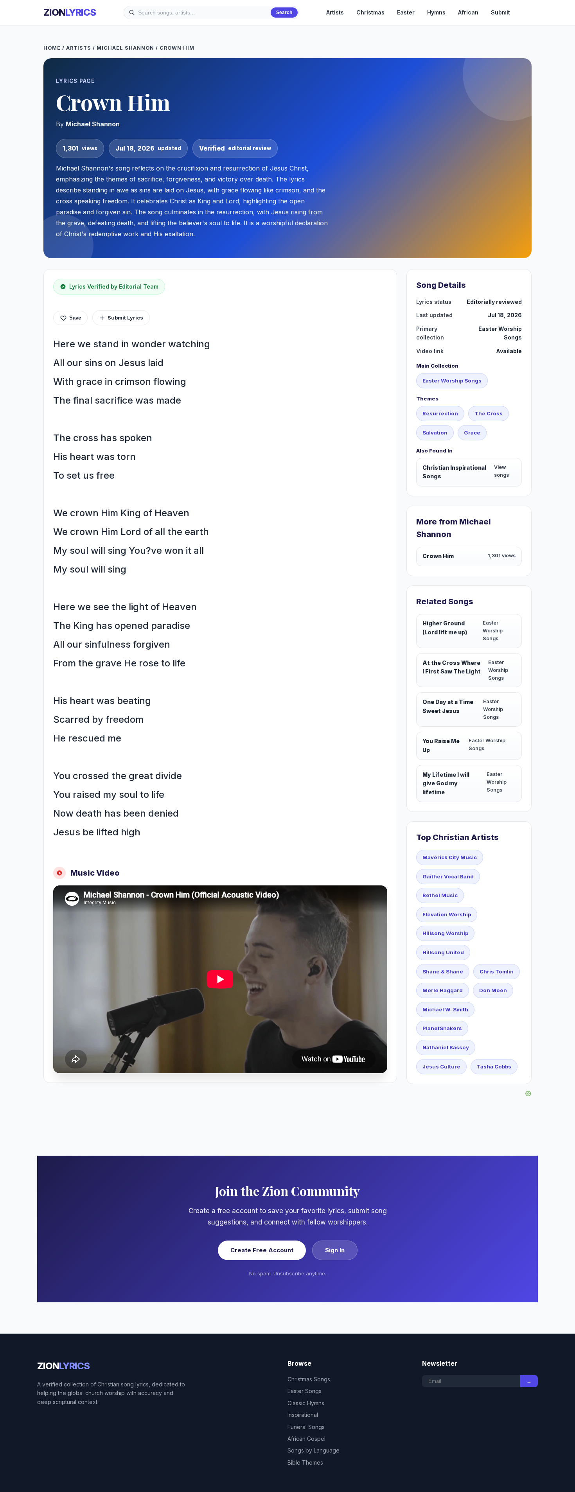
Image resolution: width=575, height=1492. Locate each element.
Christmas (370, 12)
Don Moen (493, 990)
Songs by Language (314, 1450)
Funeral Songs (306, 1427)
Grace (472, 432)
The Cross (488, 413)
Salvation (434, 432)
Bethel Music (440, 895)
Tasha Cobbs (494, 1066)
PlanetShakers (442, 1028)
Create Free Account (261, 1250)
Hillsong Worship (445, 933)
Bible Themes (305, 1462)
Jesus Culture (441, 1066)
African (468, 12)
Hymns (436, 12)
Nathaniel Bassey (445, 1047)
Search (284, 12)
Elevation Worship (446, 914)
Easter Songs (305, 1391)
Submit (500, 12)
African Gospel (306, 1438)
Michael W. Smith (445, 1009)
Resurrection (440, 413)
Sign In (335, 1250)
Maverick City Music (449, 857)
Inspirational (303, 1414)
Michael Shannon (125, 48)
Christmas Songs (309, 1379)
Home (52, 48)
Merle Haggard (442, 990)
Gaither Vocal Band (448, 876)
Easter (406, 12)
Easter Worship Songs (452, 380)
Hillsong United (443, 952)
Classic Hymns (306, 1403)
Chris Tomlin (497, 971)
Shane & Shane (442, 971)
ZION (69, 12)
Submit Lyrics (125, 317)
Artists (335, 12)
